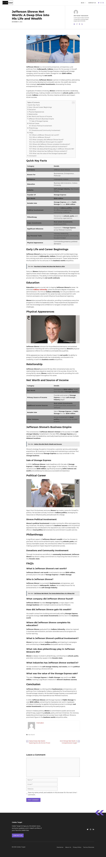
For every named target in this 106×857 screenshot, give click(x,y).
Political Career (34, 123)
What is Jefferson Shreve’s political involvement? (49, 146)
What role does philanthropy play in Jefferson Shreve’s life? (53, 149)
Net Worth (31, 734)
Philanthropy (33, 128)
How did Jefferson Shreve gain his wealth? (48, 142)
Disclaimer (60, 847)
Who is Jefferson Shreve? (41, 137)
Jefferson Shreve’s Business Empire (41, 119)
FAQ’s (31, 133)
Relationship (32, 114)
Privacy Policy (77, 847)
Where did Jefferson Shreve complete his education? (51, 144)
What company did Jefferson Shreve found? (48, 139)
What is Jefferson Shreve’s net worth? (45, 135)
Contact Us (92, 2)
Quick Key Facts (34, 105)
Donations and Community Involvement (46, 130)
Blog (82, 2)
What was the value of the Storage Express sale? (49, 153)
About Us (68, 847)
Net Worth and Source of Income (40, 116)
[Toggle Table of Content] (72, 102)
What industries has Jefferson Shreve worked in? (49, 151)
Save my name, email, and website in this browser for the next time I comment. (52, 794)
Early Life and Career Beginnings (40, 107)
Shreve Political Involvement (42, 126)
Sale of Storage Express (39, 121)
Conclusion (33, 156)
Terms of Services (88, 847)
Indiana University (40, 289)
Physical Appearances (36, 112)
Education (32, 109)
